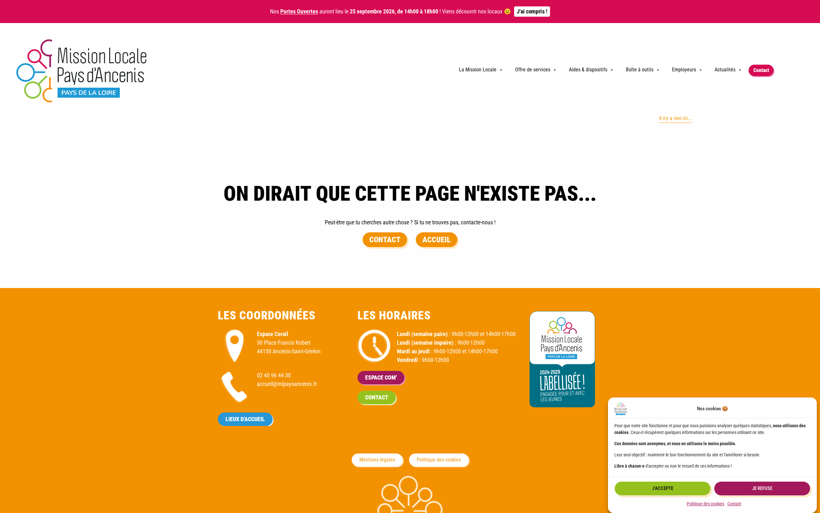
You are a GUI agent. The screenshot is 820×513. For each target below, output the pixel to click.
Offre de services (532, 70)
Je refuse (762, 489)
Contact (734, 503)
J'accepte (662, 489)
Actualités (725, 70)
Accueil (436, 239)
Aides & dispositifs (588, 70)
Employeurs (684, 70)
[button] (481, 70)
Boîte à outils (639, 70)
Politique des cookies (705, 503)
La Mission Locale (477, 70)
